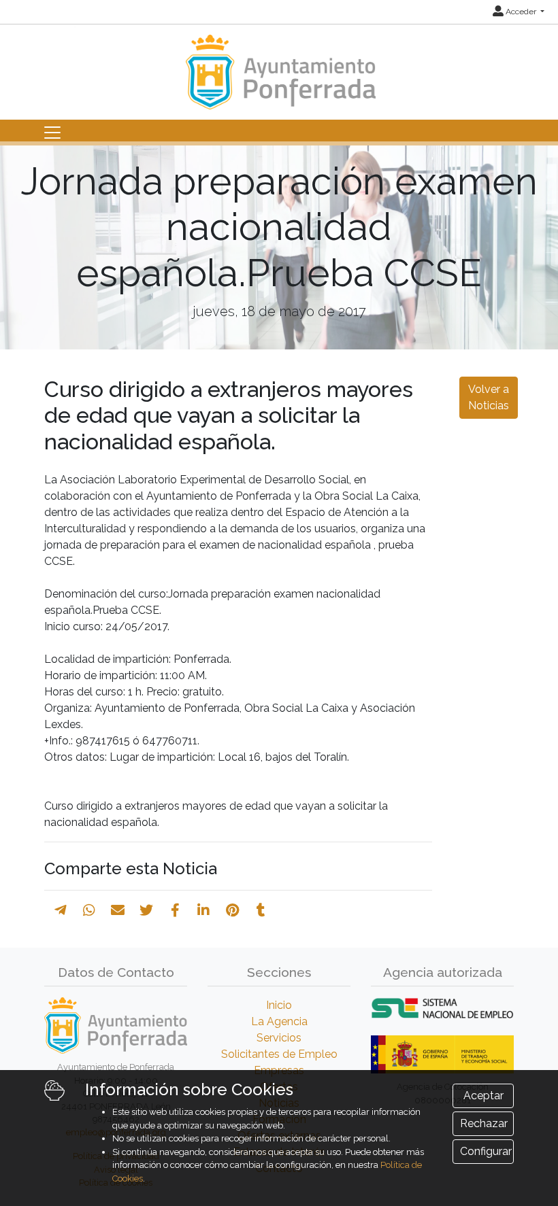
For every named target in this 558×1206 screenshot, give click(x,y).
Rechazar (484, 1123)
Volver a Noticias (488, 397)
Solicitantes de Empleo (279, 1054)
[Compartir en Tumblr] (261, 910)
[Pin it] (232, 910)
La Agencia (279, 1021)
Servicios (279, 1037)
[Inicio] (278, 65)
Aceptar (483, 1095)
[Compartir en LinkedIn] (203, 910)
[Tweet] (146, 910)
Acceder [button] (521, 11)
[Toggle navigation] (52, 132)
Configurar (486, 1151)
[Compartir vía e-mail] (118, 910)
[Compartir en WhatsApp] (89, 910)
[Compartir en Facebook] (175, 910)
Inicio (279, 1005)
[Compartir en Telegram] (60, 910)
